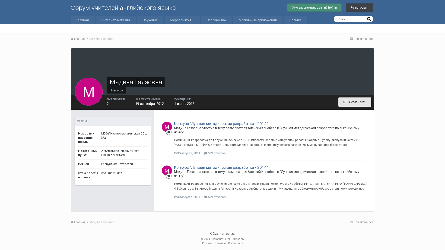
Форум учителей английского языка (123, 8)
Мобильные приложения (258, 20)
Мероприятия (181, 20)
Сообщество (216, 20)
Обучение (150, 20)
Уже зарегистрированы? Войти (314, 7)
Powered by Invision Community (222, 243)
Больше (295, 20)
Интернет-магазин (116, 20)
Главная (82, 20)
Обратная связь (222, 233)
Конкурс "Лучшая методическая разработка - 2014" (221, 123)
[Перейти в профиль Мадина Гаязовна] (167, 127)
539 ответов (216, 153)
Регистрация (359, 7)
